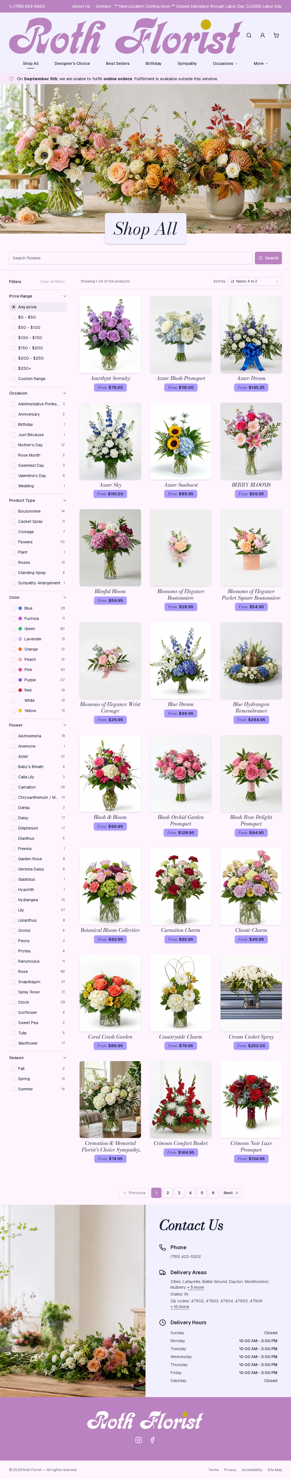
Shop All (31, 63)
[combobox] (255, 281)
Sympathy (187, 63)
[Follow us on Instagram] (139, 1440)
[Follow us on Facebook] (152, 1440)
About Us (81, 6)
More (259, 63)
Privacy (230, 1470)
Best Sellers (118, 63)
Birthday (154, 63)
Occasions (223, 63)
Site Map (275, 1470)
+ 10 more (180, 1306)
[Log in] (262, 35)
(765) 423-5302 (29, 6)
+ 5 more (195, 1287)
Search (271, 258)
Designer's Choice (72, 63)
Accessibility (252, 1470)
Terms (213, 1470)
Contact (103, 6)
